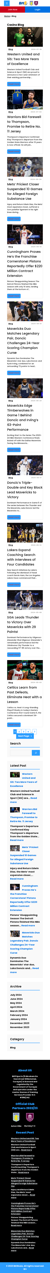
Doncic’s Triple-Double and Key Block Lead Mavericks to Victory (25, 489)
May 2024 (16, 1003)
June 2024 (16, 998)
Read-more (13, 84)
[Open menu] (7, 3)
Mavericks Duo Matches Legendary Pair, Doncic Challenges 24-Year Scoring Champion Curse (23, 340)
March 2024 (17, 1011)
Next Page (25, 736)
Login (37, 9)
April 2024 (16, 1007)
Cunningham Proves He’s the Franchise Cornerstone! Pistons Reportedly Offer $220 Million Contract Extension (24, 264)
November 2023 (19, 1027)
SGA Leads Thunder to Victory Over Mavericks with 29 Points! (23, 624)
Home (7, 16)
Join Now (12, 9)
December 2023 (19, 1023)
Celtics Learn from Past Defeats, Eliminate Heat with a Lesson (24, 694)
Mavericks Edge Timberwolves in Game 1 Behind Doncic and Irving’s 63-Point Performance (22, 417)
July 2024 (16, 994)
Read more (17, 840)
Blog (10, 49)
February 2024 (19, 1015)
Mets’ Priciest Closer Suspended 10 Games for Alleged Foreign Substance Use (24, 191)
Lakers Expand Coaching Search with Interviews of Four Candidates (21, 557)
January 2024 (18, 1019)
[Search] (36, 753)
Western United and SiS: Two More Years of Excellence (23, 59)
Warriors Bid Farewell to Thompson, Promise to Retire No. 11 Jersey (24, 124)
